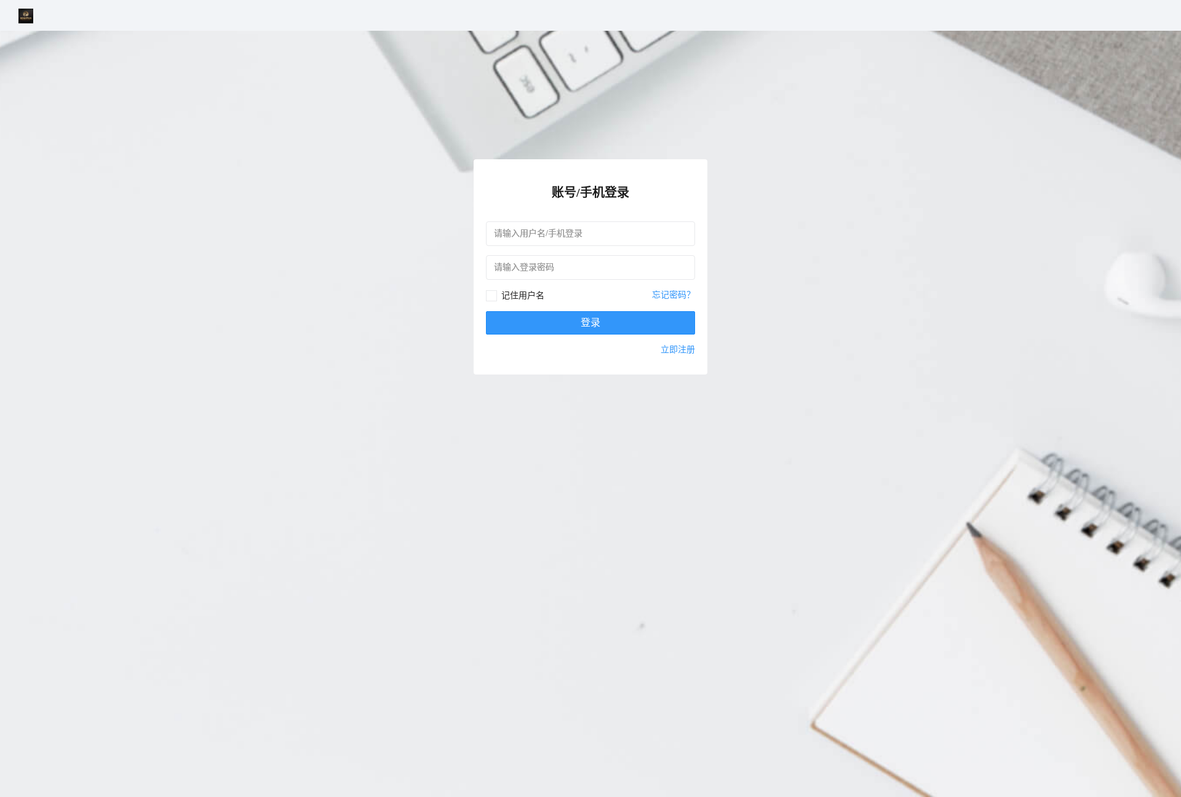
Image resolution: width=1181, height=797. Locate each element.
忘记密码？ (673, 294)
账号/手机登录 (590, 192)
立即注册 (678, 349)
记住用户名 (522, 295)
